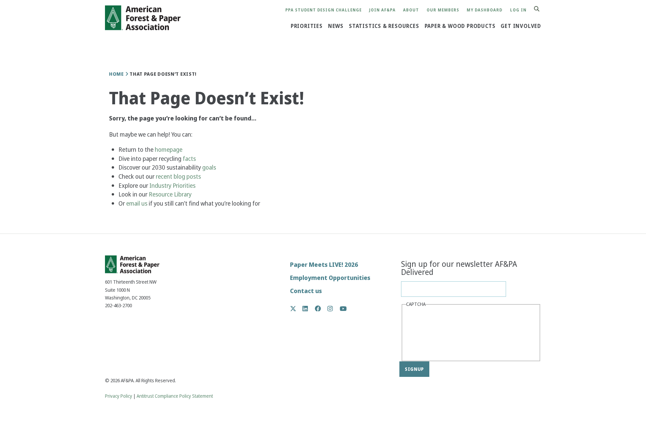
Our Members (443, 10)
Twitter (296, 309)
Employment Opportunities (330, 278)
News (336, 26)
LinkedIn (309, 309)
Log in (518, 10)
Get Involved (521, 26)
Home (116, 74)
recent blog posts (179, 176)
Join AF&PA (382, 10)
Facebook (321, 309)
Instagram (333, 309)
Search (540, 9)
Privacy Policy (118, 396)
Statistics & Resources (384, 26)
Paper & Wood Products (460, 26)
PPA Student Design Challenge (323, 10)
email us (136, 203)
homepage (168, 149)
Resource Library (171, 194)
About (411, 10)
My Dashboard (484, 10)
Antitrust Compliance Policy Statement (175, 396)
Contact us (306, 291)
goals (209, 167)
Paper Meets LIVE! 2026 (324, 265)
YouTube (343, 309)
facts (189, 159)
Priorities (307, 26)
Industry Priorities (173, 185)
